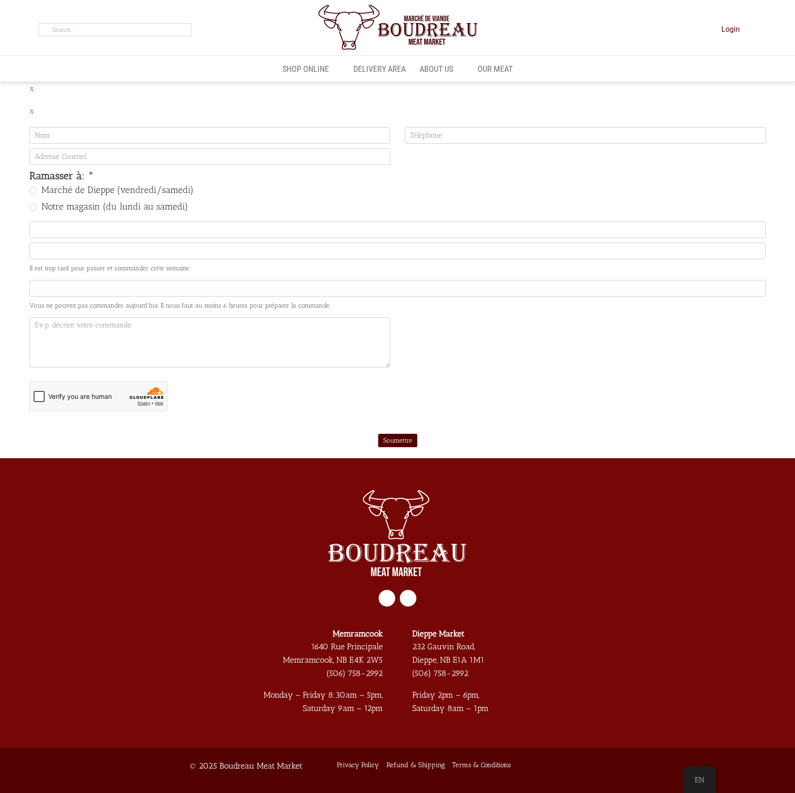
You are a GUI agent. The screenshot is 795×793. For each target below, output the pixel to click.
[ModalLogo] (397, 8)
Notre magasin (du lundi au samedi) (113, 206)
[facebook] (387, 598)
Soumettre (397, 440)
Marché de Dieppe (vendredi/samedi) (116, 189)
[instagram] (408, 598)
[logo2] (397, 494)
